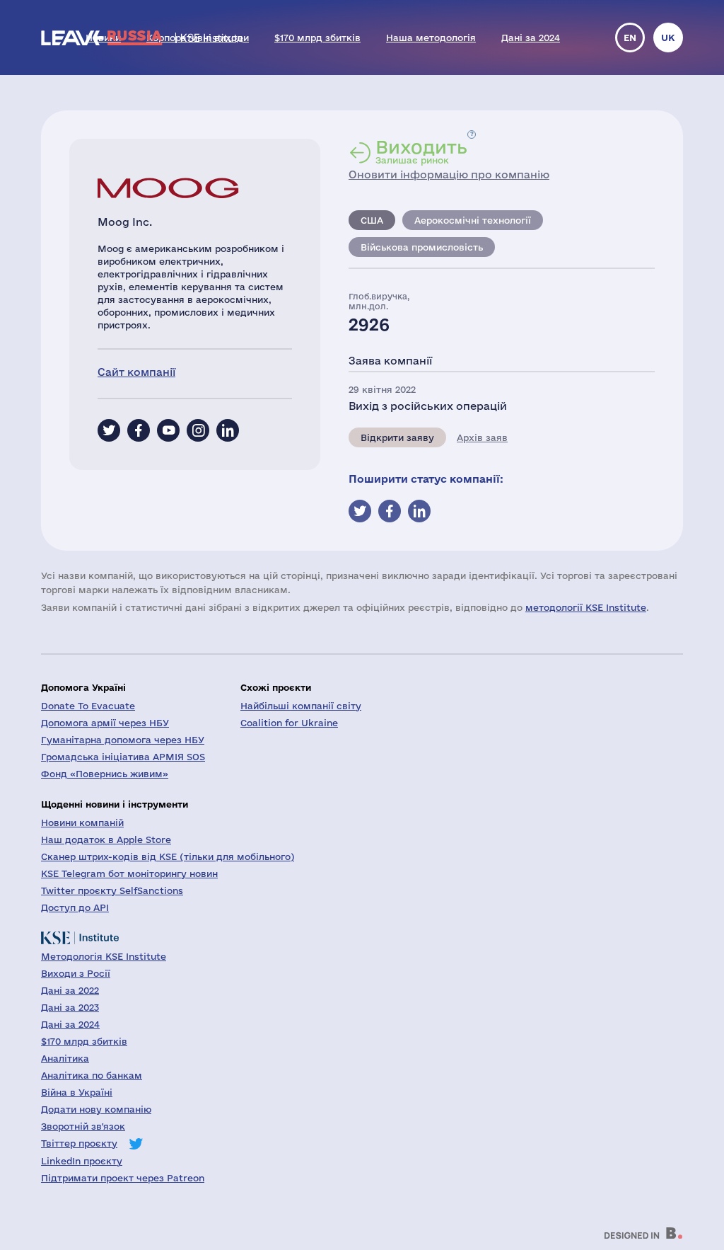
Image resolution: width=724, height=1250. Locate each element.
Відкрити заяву (397, 437)
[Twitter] (109, 430)
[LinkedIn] (227, 430)
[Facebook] (138, 430)
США (372, 220)
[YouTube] (168, 430)
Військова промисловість (422, 247)
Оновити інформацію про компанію (449, 174)
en (630, 37)
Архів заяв (482, 437)
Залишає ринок (421, 151)
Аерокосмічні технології (472, 220)
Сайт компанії (136, 372)
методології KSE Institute (585, 607)
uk (668, 37)
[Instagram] (198, 430)
